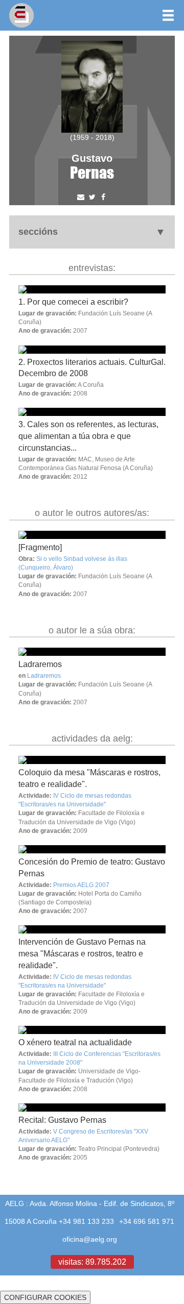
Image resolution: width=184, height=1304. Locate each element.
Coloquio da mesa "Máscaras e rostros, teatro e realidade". (89, 778)
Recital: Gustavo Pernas (62, 1119)
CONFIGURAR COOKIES (45, 1297)
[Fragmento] (40, 547)
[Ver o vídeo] (92, 535)
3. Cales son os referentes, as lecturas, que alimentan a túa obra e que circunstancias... (88, 436)
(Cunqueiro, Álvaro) (45, 567)
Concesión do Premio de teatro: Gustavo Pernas (91, 867)
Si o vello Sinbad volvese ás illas (81, 558)
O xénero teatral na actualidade (75, 1042)
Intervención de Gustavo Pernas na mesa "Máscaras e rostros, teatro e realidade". (82, 953)
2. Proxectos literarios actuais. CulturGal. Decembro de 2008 (92, 367)
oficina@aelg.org (89, 1239)
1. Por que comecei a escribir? (73, 301)
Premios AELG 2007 (81, 885)
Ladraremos (40, 664)
